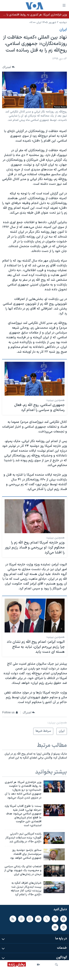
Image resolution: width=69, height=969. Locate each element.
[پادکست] (63, 927)
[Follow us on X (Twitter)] (46, 919)
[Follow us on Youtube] (38, 919)
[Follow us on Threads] (21, 919)
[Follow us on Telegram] (55, 919)
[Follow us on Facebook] (63, 919)
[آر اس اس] (13, 919)
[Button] (8, 67)
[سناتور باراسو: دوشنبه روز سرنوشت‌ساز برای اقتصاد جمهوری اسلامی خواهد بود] (54, 854)
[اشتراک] (55, 927)
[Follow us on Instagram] (29, 919)
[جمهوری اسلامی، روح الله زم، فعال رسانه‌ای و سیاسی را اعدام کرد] (35, 379)
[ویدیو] (38, 964)
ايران (63, 30)
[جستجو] (56, 964)
